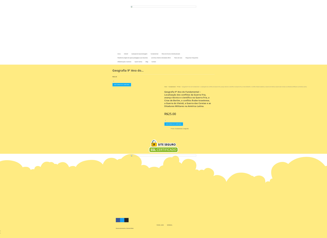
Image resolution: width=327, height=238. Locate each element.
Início (119, 54)
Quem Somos (138, 62)
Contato (153, 62)
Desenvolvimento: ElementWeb (125, 228)
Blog (147, 62)
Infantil (126, 54)
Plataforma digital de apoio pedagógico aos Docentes (133, 58)
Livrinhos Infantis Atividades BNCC (161, 58)
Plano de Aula (178, 58)
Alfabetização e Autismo (124, 62)
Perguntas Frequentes (192, 58)
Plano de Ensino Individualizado (171, 54)
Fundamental (154, 54)
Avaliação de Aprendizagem (139, 54)
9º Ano (178, 86)
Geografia (186, 128)
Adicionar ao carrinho (121, 84)
